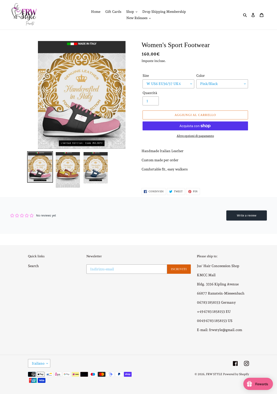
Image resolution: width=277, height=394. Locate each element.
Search (33, 266)
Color (200, 76)
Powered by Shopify (236, 374)
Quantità (150, 93)
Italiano (38, 363)
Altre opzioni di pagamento (195, 136)
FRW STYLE (214, 374)
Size (146, 76)
